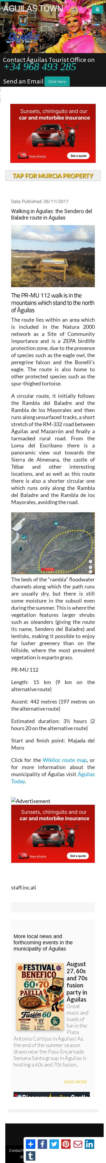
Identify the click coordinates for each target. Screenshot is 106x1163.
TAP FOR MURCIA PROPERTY (53, 175)
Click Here (57, 81)
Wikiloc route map (65, 760)
